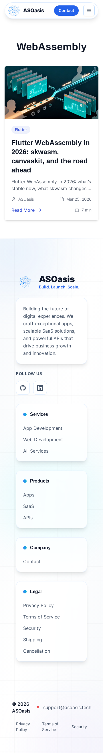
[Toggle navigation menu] (89, 10)
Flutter (21, 129)
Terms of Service (50, 726)
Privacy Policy (23, 726)
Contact (66, 10)
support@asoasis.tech (67, 707)
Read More (23, 210)
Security (79, 726)
